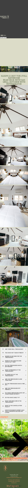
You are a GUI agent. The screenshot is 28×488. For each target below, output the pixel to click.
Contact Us (14, 482)
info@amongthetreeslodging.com (14, 477)
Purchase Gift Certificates (14, 479)
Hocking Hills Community (14, 481)
